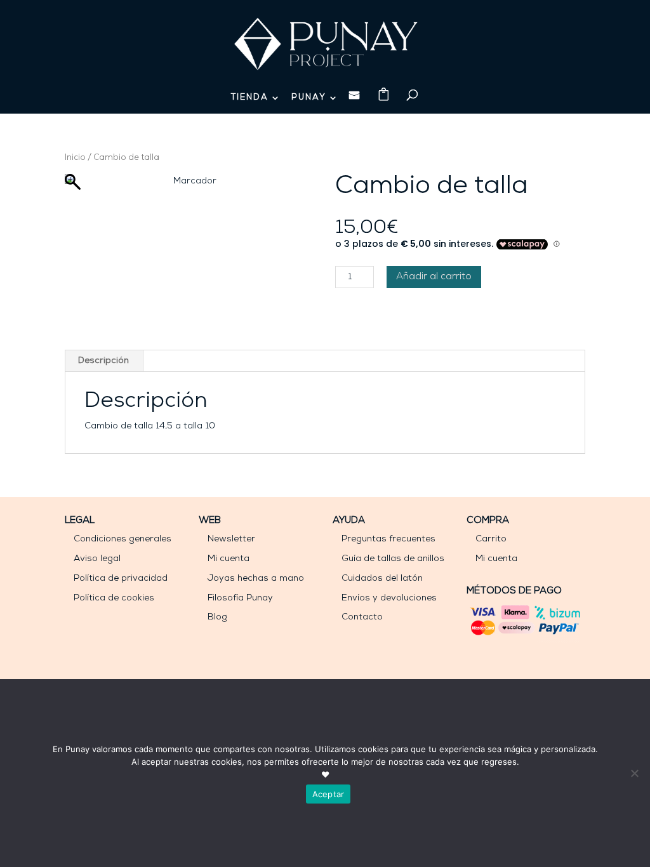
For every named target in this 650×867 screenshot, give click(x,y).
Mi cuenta (228, 559)
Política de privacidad (121, 578)
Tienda (250, 97)
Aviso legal (97, 559)
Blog (217, 617)
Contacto (362, 617)
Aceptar (328, 794)
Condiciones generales (122, 539)
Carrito (491, 539)
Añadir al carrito (434, 277)
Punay (308, 97)
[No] (634, 773)
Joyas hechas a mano (256, 578)
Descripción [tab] (103, 361)
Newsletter (231, 539)
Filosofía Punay (240, 598)
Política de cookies (114, 598)
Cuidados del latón (382, 578)
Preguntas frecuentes (388, 539)
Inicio (75, 158)
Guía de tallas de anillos (393, 559)
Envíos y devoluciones (389, 598)
